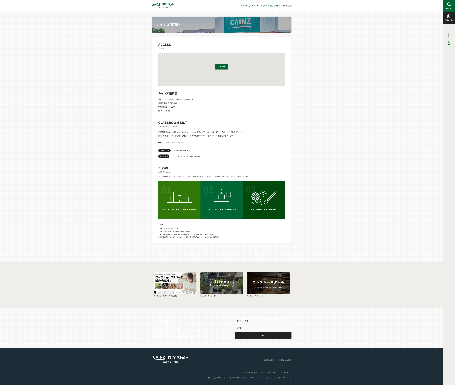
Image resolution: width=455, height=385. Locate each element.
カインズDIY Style (250, 372)
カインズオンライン (237, 377)
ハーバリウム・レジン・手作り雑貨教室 (186, 156)
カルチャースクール (254, 296)
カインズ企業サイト (215, 377)
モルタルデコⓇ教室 (181, 150)
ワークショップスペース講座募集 (165, 296)
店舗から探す (449, 20)
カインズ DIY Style (245, 6)
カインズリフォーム (258, 377)
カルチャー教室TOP (260, 6)
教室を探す (449, 8)
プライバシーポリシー (281, 377)
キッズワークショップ (269, 372)
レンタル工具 (286, 372)
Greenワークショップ (208, 296)
